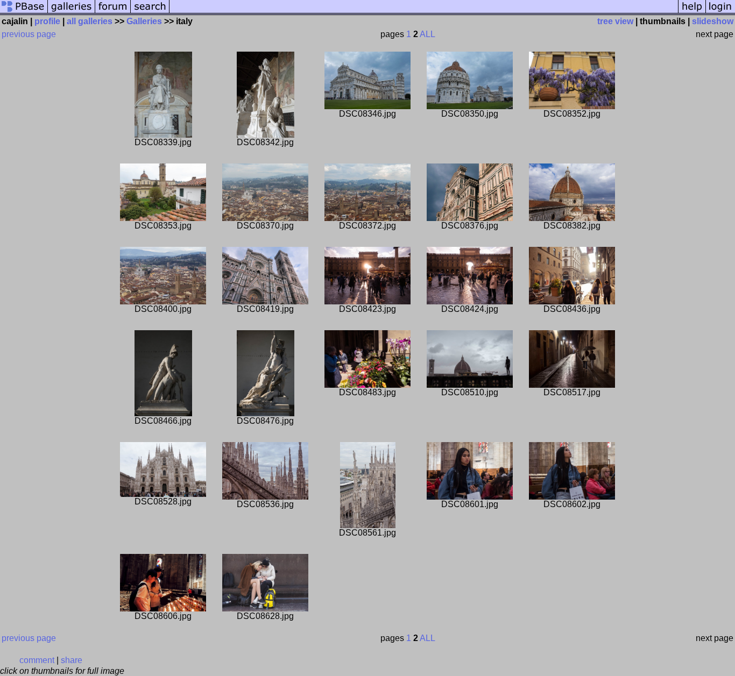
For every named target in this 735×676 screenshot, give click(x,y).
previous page (29, 34)
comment (36, 660)
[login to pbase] (720, 12)
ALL (427, 34)
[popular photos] (423, 12)
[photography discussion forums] (113, 12)
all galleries (89, 21)
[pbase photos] (24, 12)
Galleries (144, 21)
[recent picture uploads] (71, 12)
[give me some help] (692, 12)
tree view (615, 21)
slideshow (712, 21)
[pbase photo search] (150, 12)
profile (47, 21)
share (71, 660)
